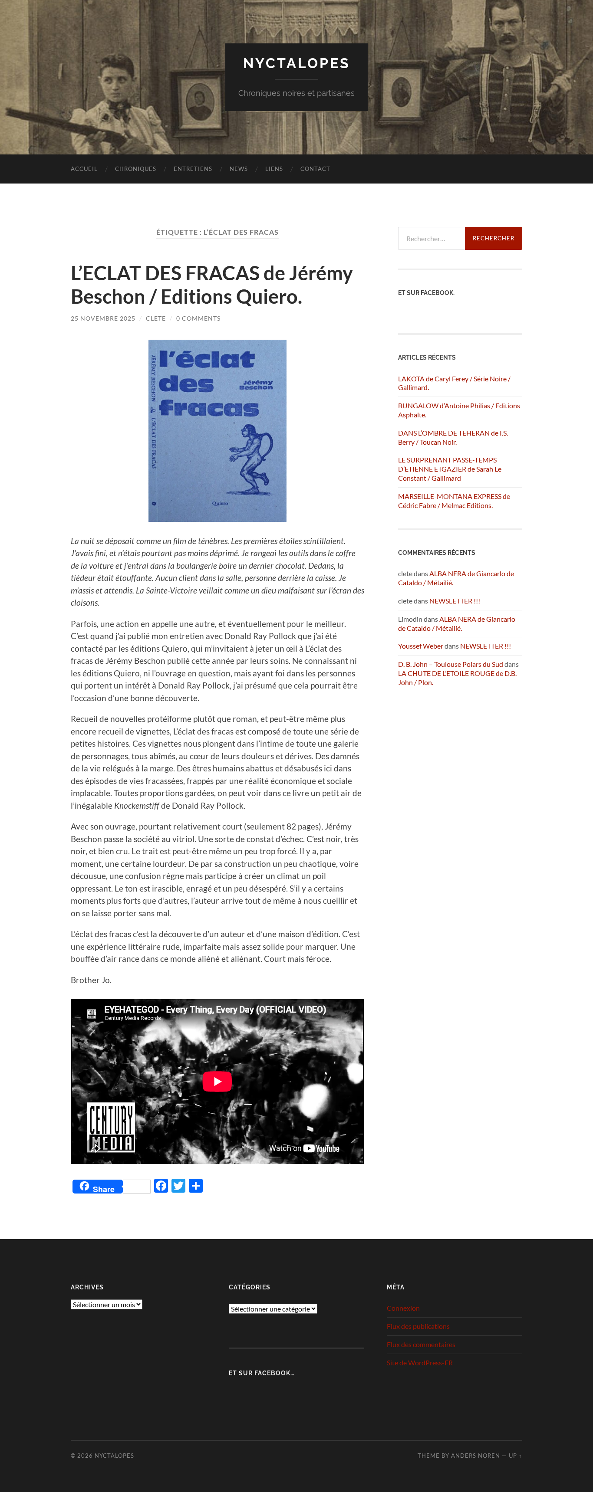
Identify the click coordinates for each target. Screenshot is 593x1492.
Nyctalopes (296, 63)
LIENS (274, 168)
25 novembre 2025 (103, 318)
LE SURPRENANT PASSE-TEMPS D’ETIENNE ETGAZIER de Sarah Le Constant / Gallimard (449, 469)
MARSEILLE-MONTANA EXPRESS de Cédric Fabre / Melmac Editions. (454, 500)
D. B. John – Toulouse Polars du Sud (450, 664)
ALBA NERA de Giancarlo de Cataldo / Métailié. (456, 623)
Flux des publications (418, 1326)
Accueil (84, 168)
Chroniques (135, 168)
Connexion (403, 1308)
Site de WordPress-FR (420, 1362)
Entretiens (193, 168)
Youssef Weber (420, 646)
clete (156, 318)
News (239, 168)
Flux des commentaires (421, 1344)
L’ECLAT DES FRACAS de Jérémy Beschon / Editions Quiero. (212, 284)
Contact (315, 168)
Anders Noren (475, 1455)
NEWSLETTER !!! (454, 601)
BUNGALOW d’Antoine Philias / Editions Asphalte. (459, 410)
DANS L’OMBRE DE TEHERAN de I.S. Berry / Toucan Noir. (453, 437)
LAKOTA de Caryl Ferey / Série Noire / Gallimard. (454, 383)
